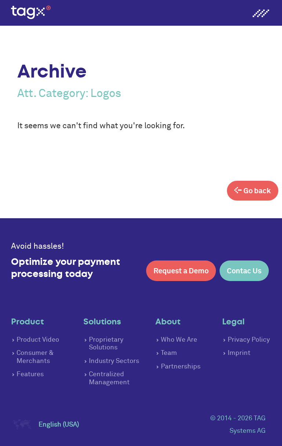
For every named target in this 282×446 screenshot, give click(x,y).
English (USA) (59, 424)
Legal (233, 321)
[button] (260, 14)
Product (27, 321)
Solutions (102, 321)
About (167, 321)
